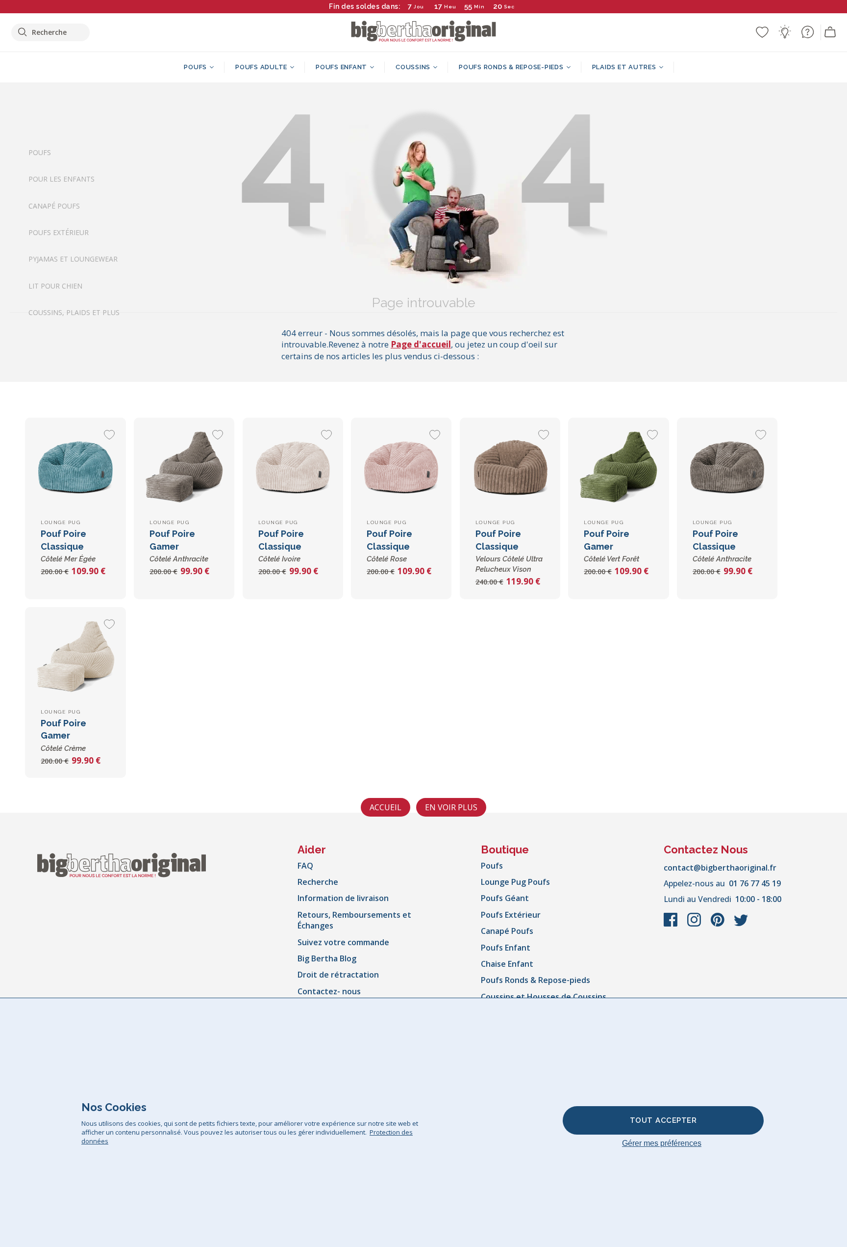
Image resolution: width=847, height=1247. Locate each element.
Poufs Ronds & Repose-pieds (535, 980)
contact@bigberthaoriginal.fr (720, 867)
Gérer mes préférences (661, 1143)
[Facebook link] (671, 924)
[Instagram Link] (695, 924)
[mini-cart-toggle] (830, 32)
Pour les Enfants (61, 179)
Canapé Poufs (54, 205)
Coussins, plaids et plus (74, 312)
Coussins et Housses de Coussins (543, 996)
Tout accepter (663, 1120)
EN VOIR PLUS (451, 807)
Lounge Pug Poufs (515, 881)
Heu (450, 6)
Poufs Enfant (505, 947)
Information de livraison (343, 898)
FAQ (305, 865)
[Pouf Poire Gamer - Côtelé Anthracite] (184, 468)
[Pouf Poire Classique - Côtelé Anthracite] (727, 468)
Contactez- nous (329, 991)
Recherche (318, 881)
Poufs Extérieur (58, 232)
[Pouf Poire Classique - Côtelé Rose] (401, 468)
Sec (509, 6)
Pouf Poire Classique (68, 546)
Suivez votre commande (343, 942)
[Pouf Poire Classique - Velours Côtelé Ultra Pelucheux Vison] (510, 468)
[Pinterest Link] (718, 924)
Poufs (39, 152)
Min (479, 6)
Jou (419, 6)
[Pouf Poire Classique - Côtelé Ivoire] (293, 468)
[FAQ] (807, 32)
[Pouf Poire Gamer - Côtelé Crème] (75, 657)
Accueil (385, 807)
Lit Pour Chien (55, 285)
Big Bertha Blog (327, 958)
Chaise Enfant (507, 963)
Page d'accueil (421, 344)
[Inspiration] (784, 32)
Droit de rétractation (338, 974)
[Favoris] (762, 32)
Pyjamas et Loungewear (73, 259)
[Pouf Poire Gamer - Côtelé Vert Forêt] (618, 468)
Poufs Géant (505, 898)
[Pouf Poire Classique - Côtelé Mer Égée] (75, 468)
